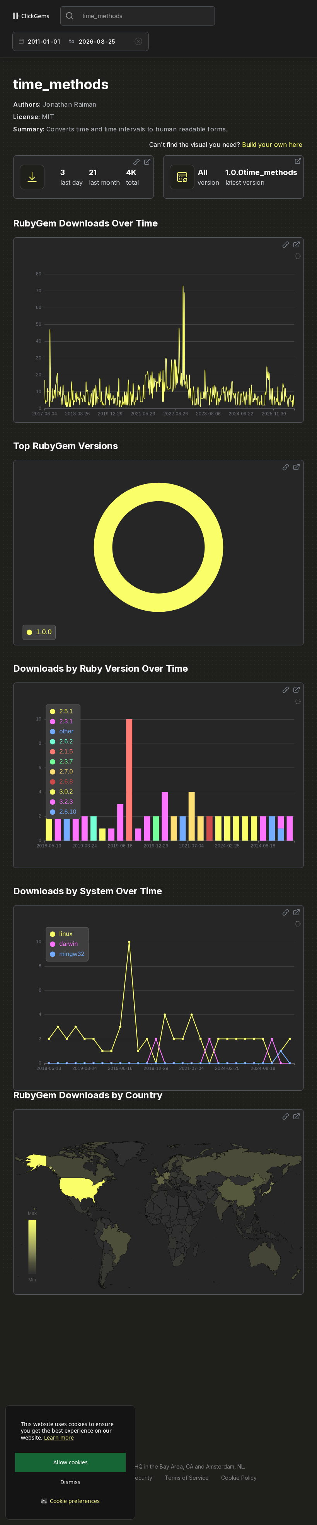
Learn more (59, 1437)
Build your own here (272, 144)
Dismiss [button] (70, 1482)
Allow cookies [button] (70, 1462)
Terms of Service (187, 1477)
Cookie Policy (239, 1477)
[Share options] (136, 162)
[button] (70, 1501)
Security (141, 1477)
